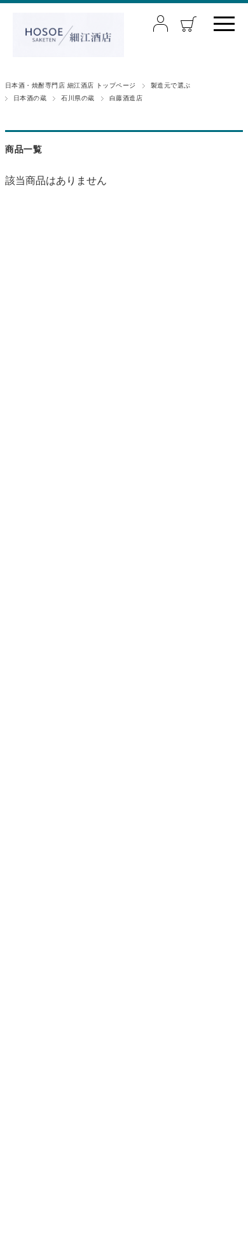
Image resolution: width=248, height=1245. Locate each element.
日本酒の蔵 (29, 98)
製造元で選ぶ (171, 85)
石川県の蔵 (77, 98)
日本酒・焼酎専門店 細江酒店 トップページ (70, 85)
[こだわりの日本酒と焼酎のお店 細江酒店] (68, 35)
